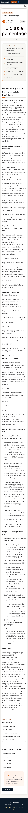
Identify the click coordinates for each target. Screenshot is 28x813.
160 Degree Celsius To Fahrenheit (11, 757)
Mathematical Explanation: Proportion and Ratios (12, 67)
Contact (15, 807)
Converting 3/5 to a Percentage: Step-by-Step (13, 58)
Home (5, 807)
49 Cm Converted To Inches (10, 733)
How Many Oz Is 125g (8, 729)
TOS (17, 809)
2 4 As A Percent (7, 767)
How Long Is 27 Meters (9, 726)
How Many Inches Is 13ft (9, 753)
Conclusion (9, 77)
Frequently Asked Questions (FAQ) (14, 74)
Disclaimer (21, 807)
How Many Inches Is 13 (8, 740)
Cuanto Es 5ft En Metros (9, 763)
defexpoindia (5, 2)
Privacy (12, 809)
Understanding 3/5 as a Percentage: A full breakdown (14, 49)
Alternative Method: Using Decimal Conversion (14, 63)
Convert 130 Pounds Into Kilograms (12, 736)
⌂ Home (14, 2)
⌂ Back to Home (7, 789)
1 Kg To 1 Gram (7, 760)
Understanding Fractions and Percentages (13, 54)
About (10, 807)
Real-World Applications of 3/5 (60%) (15, 71)
